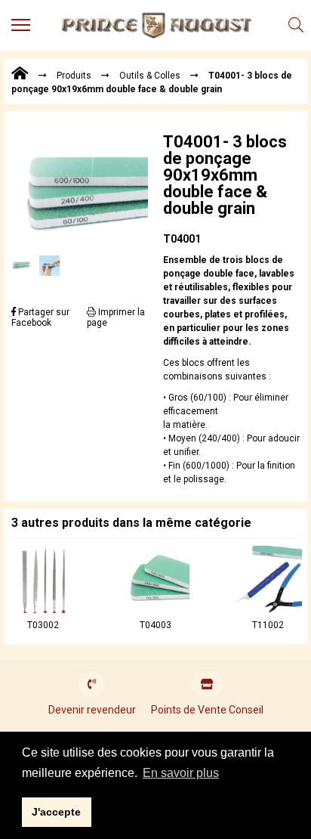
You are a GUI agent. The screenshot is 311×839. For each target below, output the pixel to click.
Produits (74, 75)
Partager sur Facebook (40, 317)
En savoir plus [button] (181, 772)
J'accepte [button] (56, 812)
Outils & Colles (149, 75)
